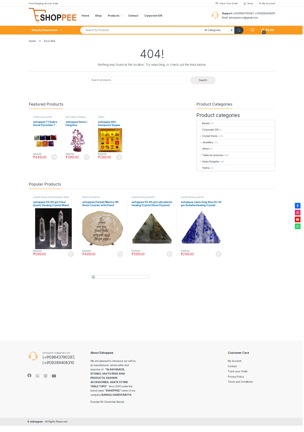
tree (68, 117)
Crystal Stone (209, 135)
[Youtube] (297, 219)
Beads (205, 123)
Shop (250, 3)
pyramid (150, 197)
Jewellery (207, 142)
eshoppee (36, 421)
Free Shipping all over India (43, 3)
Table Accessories (212, 155)
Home (85, 15)
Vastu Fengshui (78, 117)
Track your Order (238, 371)
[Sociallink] (29, 375)
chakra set (38, 117)
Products (113, 15)
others (205, 148)
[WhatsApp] (297, 226)
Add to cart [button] (54, 157)
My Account (268, 3)
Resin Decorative (91, 197)
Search (203, 80)
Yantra (101, 117)
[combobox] (141, 30)
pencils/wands (55, 197)
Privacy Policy (236, 376)
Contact (133, 15)
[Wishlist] (252, 30)
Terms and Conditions (240, 381)
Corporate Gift (153, 15)
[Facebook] (297, 206)
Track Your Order (228, 3)
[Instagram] (297, 212)
